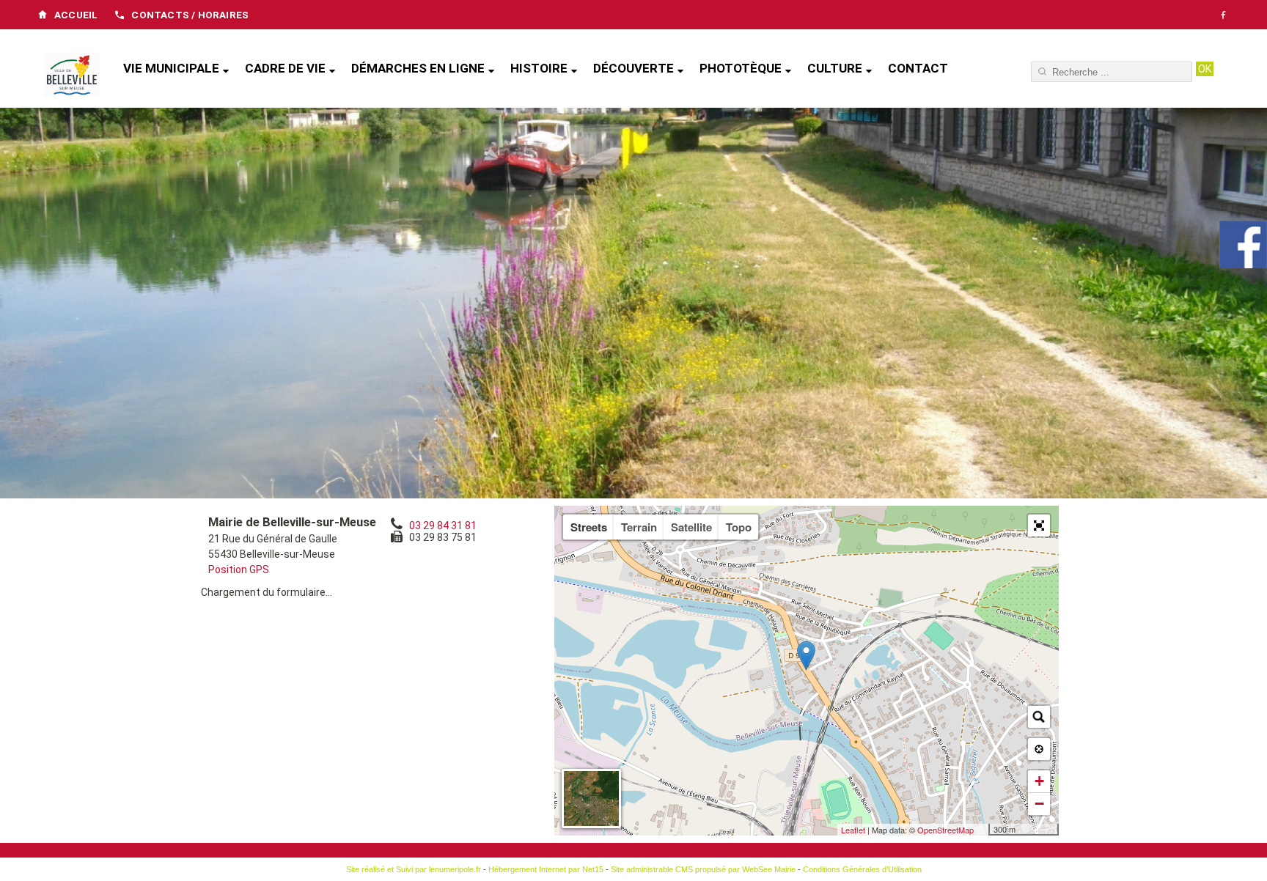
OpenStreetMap (945, 830)
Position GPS (238, 569)
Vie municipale (171, 68)
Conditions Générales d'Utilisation (862, 869)
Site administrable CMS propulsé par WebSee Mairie (703, 869)
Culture (834, 68)
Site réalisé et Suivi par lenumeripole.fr (413, 869)
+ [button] (1039, 781)
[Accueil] (72, 76)
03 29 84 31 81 (443, 525)
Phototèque (740, 68)
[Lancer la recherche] (1204, 69)
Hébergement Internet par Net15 (545, 869)
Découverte (633, 68)
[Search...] (1039, 717)
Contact (918, 68)
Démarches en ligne (418, 68)
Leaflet (853, 830)
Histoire (539, 68)
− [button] (1039, 804)
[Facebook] (1223, 14)
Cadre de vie (285, 68)
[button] (1039, 526)
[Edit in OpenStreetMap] (983, 830)
